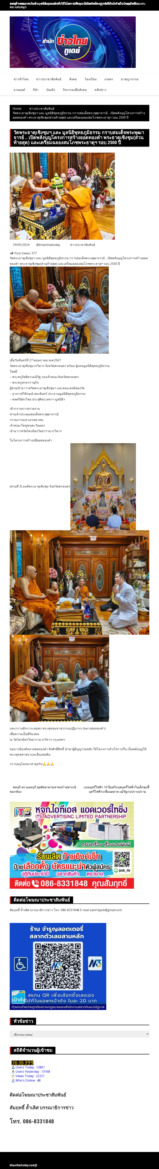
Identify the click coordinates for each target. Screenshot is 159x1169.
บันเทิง (50, 90)
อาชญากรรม (130, 79)
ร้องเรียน (91, 79)
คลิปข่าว (100, 90)
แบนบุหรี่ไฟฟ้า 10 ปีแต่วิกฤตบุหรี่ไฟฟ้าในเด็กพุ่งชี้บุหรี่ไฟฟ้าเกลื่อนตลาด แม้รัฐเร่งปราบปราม (116, 789)
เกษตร (108, 79)
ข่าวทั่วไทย (21, 79)
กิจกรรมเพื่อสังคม (75, 90)
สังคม (73, 79)
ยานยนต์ (19, 90)
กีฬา (36, 90)
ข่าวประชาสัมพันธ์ (48, 79)
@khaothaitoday (48, 245)
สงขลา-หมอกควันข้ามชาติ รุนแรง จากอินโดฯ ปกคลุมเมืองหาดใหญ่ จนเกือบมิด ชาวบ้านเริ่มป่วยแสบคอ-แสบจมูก (77, 5)
